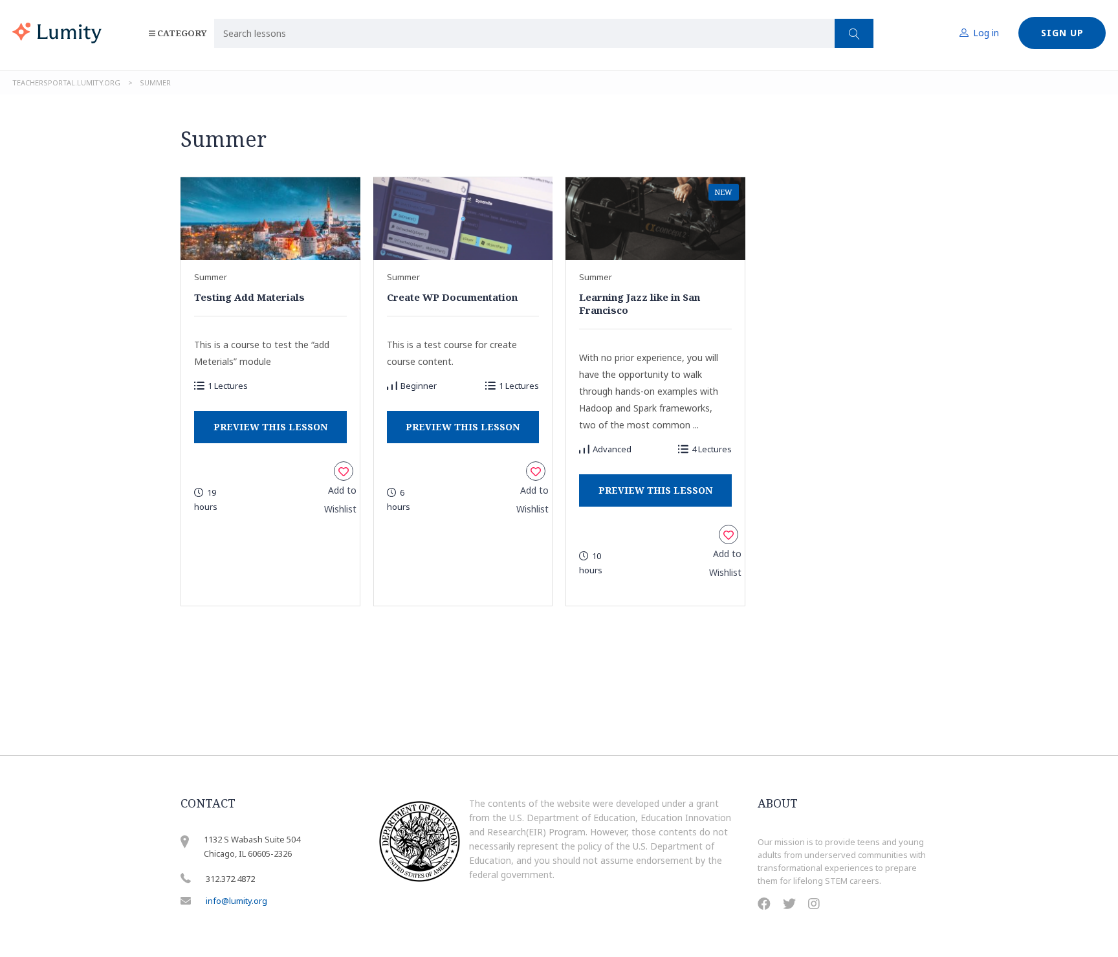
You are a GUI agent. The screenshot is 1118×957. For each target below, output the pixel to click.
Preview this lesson (270, 427)
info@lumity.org (236, 901)
